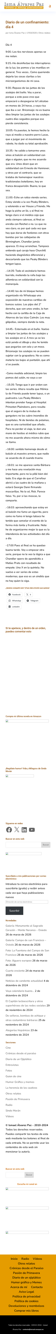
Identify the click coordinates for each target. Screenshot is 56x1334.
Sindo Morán (13, 1110)
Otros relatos (44, 33)
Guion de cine (13, 1076)
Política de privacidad (26, 1296)
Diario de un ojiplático (26, 1278)
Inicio (14, 1259)
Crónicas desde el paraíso (21, 1053)
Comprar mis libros (26, 1311)
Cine (8, 1047)
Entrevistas (12, 1065)
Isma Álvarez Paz (17, 33)
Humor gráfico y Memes (26, 1282)
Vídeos (10, 1116)
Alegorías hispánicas (18, 1030)
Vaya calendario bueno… (20, 991)
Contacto (37, 1287)
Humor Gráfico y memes (20, 1082)
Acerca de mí (18, 1287)
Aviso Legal (26, 1292)
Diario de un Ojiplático (18, 1059)
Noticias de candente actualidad (24, 981)
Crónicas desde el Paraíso (26, 1268)
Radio (9, 1105)
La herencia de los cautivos (21, 1087)
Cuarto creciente (15, 970)
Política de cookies (26, 1301)
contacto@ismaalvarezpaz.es (33, 1329)
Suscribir (14, 910)
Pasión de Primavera (18, 1099)
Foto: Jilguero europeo (19, 960)
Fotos (9, 1070)
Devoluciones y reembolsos (26, 1306)
